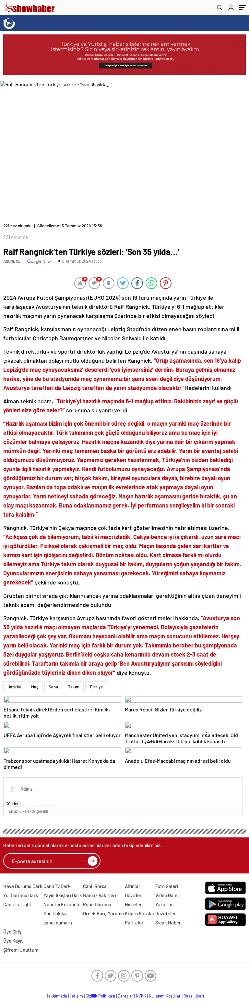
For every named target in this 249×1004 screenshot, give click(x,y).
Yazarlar (164, 904)
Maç (35, 686)
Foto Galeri (166, 886)
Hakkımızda (56, 995)
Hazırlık (14, 686)
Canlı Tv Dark (57, 886)
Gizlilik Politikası (100, 995)
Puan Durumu (97, 904)
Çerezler (125, 995)
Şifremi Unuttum (20, 950)
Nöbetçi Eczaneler (62, 904)
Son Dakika (55, 913)
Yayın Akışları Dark (62, 895)
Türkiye (96, 686)
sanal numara (57, 922)
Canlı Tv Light (17, 904)
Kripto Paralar (140, 913)
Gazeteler (165, 913)
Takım (73, 686)
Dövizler (133, 895)
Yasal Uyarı (194, 995)
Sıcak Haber (168, 922)
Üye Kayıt (13, 941)
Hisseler (133, 904)
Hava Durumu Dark (22, 886)
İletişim (76, 995)
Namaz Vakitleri (99, 895)
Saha (53, 686)
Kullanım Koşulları (165, 995)
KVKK (141, 995)
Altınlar (132, 886)
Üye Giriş (12, 932)
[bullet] (43, 805)
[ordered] (38, 805)
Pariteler (134, 922)
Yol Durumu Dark (20, 895)
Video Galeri (167, 895)
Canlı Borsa (95, 886)
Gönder (12, 803)
